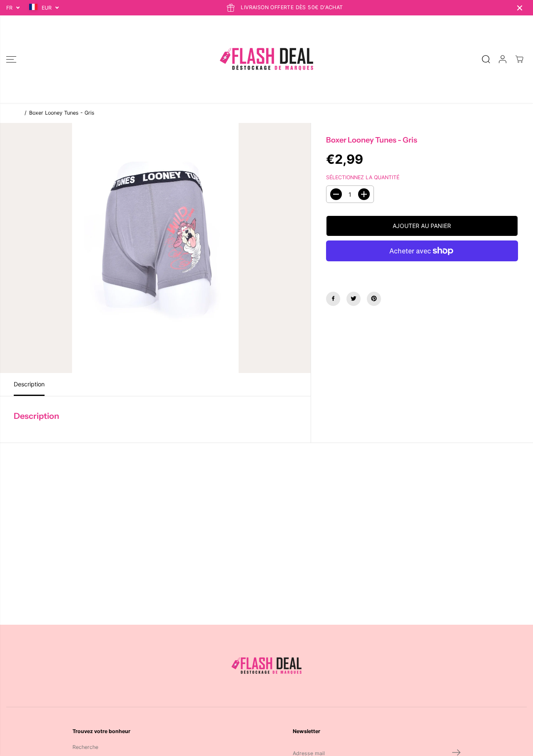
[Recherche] (485, 59)
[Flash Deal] (266, 59)
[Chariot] (519, 59)
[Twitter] (353, 298)
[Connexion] (502, 59)
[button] (11, 59)
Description (29, 384)
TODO (13, 113)
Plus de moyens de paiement (422, 271)
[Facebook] (333, 298)
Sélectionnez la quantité (362, 177)
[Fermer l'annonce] (520, 8)
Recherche (85, 747)
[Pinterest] (374, 298)
